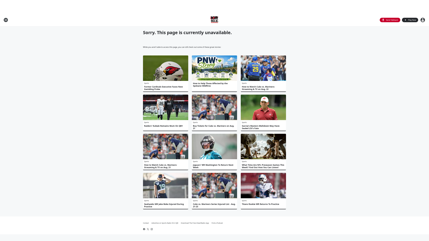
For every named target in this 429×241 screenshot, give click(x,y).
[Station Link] (214, 20)
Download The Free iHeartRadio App (195, 223)
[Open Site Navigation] (6, 20)
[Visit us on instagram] (151, 229)
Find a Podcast (217, 223)
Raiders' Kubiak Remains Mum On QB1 (163, 126)
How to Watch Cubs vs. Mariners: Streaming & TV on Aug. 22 (258, 87)
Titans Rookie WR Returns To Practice (260, 204)
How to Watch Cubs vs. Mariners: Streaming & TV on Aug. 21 (160, 166)
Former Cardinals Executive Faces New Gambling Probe (163, 87)
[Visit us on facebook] (144, 229)
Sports (146, 83)
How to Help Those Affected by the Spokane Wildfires (210, 84)
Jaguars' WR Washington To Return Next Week (213, 166)
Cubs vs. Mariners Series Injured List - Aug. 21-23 (214, 205)
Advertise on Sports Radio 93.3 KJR (164, 223)
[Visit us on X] (148, 229)
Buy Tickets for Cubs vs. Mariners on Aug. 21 (213, 127)
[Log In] (423, 20)
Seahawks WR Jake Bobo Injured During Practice (164, 205)
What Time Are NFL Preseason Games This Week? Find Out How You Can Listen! (263, 166)
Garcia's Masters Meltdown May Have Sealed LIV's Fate (261, 127)
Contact (146, 223)
